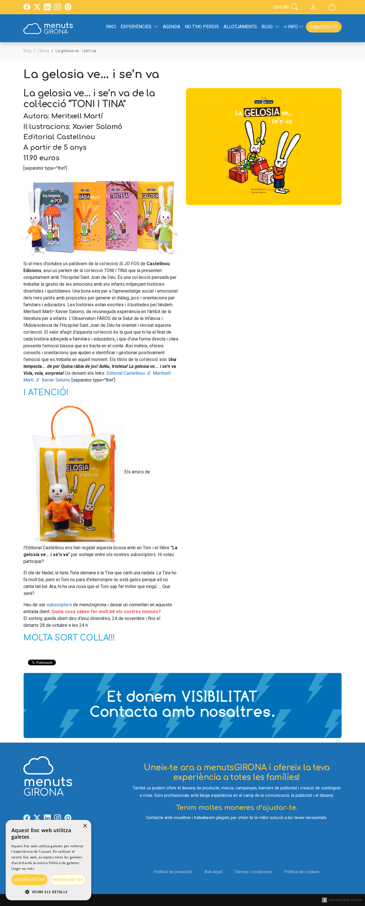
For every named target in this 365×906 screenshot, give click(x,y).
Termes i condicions (253, 871)
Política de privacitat (173, 871)
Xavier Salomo (56, 380)
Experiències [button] (136, 26)
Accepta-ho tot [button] (29, 879)
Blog (27, 50)
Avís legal (213, 871)
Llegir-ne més (22, 868)
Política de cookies (301, 871)
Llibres (43, 50)
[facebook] (26, 8)
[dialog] (48, 860)
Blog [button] (267, 26)
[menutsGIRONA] (48, 28)
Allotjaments (240, 26)
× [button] (85, 826)
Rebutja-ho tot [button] (67, 879)
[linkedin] (47, 8)
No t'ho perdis (202, 26)
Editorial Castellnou (125, 373)
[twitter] (37, 8)
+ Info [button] (291, 26)
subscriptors (59, 604)
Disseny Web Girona (345, 900)
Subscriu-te (324, 27)
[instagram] (57, 8)
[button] (48, 892)
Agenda (171, 26)
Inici (111, 26)
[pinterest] (67, 8)
